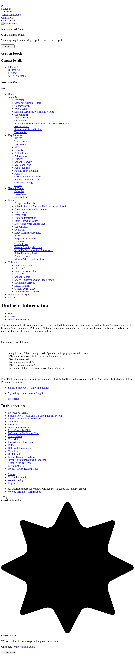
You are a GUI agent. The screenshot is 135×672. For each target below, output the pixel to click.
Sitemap (12, 474)
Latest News (20, 194)
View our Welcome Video (27, 102)
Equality (18, 150)
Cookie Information (18, 477)
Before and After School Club (30, 223)
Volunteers (20, 241)
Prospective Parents (24, 203)
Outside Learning (23, 182)
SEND (18, 147)
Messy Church (22, 285)
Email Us (15, 69)
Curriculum (20, 120)
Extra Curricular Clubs (26, 220)
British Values (21, 126)
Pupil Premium (22, 167)
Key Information (16, 135)
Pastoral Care (21, 153)
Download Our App (18, 294)
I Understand (9, 652)
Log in (11, 297)
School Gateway (23, 161)
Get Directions (18, 75)
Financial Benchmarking (27, 179)
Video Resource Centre (26, 291)
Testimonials (20, 132)
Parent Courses (22, 256)
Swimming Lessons (24, 282)
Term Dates (20, 141)
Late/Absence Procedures (27, 232)
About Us (13, 97)
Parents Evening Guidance (28, 247)
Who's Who (20, 108)
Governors (20, 144)
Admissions (20, 156)
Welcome (19, 99)
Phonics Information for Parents (30, 209)
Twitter (13, 72)
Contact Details (22, 105)
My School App (22, 164)
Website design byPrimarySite (24, 491)
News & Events (16, 188)
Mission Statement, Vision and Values (34, 111)
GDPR (18, 185)
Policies (18, 173)
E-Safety (19, 274)
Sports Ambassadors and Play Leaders (34, 279)
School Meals (21, 226)
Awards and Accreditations (28, 129)
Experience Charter (24, 265)
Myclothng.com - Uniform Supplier (26, 393)
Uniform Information (25, 217)
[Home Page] (9, 23)
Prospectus (20, 215)
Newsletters (20, 197)
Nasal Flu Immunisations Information (33, 250)
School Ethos (21, 114)
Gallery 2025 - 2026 (25, 288)
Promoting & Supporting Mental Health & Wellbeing (41, 123)
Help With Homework (26, 238)
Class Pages (20, 268)
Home (11, 94)
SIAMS (18, 138)
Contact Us (7, 17)
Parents (11, 200)
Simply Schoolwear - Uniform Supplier (28, 387)
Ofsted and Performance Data (29, 176)
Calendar (19, 191)
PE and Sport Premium (26, 170)
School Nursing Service (26, 253)
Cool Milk (19, 229)
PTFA (17, 235)
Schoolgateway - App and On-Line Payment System (41, 206)
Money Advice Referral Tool (29, 259)
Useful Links (21, 244)
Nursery (18, 158)
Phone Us (15, 67)
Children (12, 262)
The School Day (23, 117)
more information (25, 646)
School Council (22, 276)
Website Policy (15, 480)
